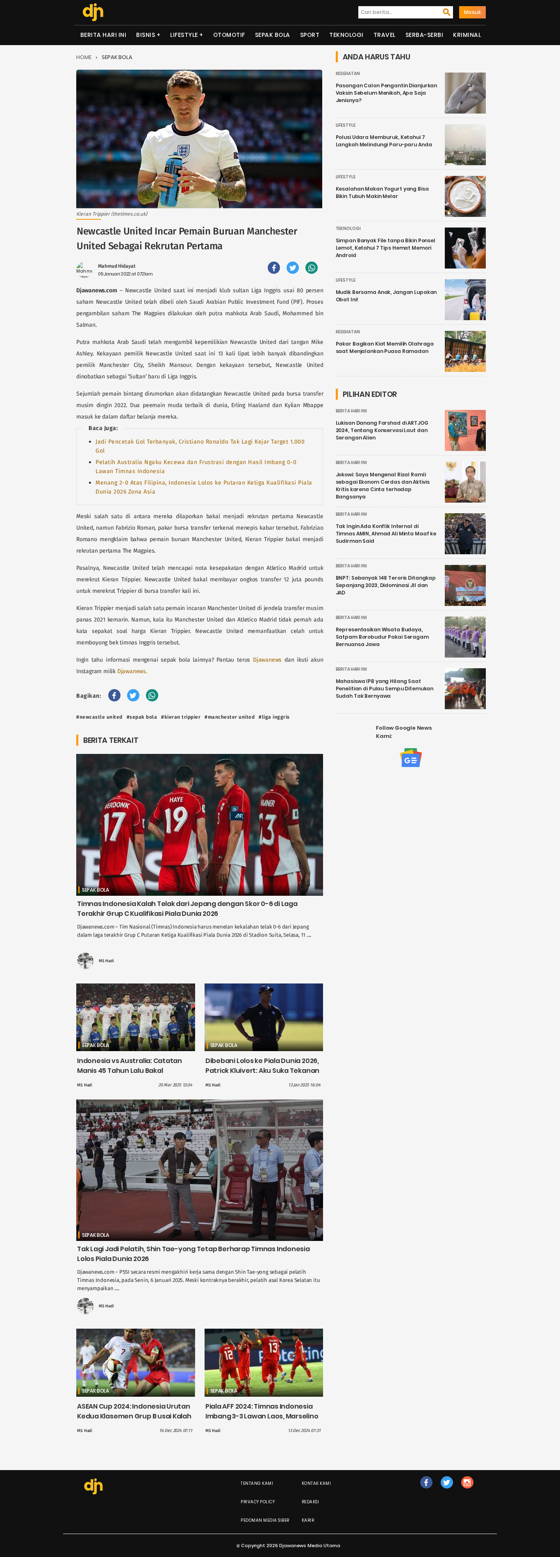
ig (467, 1490)
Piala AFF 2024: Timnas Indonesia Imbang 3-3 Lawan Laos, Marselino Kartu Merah (262, 1416)
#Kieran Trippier (180, 717)
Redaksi (310, 1502)
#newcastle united (99, 717)
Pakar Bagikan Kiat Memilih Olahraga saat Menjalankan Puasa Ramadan (385, 347)
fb (426, 1490)
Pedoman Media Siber (265, 1520)
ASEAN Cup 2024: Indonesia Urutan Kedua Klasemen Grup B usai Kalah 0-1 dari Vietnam (134, 1416)
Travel (384, 35)
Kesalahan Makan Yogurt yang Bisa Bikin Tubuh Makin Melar (382, 192)
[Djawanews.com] (93, 12)
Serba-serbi (424, 35)
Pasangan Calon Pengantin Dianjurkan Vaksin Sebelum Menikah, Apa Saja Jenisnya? (386, 93)
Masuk (472, 12)
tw (446, 1490)
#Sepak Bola (142, 717)
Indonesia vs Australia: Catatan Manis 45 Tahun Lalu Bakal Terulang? (129, 1070)
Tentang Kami (257, 1483)
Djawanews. (132, 671)
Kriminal (467, 35)
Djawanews (269, 659)
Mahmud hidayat (116, 266)
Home (83, 57)
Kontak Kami (316, 1483)
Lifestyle (184, 35)
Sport (310, 35)
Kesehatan (348, 74)
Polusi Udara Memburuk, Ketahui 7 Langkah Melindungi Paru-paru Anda (384, 141)
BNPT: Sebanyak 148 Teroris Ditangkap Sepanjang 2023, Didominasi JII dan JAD (386, 585)
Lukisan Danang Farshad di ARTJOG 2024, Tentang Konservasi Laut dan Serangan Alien (382, 430)
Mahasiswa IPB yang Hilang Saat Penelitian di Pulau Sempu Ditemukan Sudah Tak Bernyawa (385, 688)
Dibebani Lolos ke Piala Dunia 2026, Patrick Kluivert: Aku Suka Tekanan (262, 1065)
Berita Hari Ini (103, 35)
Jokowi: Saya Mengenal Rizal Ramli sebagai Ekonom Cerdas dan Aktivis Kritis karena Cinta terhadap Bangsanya (383, 485)
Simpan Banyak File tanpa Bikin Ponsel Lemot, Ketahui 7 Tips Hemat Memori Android (385, 248)
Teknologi (346, 35)
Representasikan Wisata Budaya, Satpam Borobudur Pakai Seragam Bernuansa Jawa (382, 637)
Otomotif (229, 35)
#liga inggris (274, 717)
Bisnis (145, 35)
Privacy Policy (258, 1502)
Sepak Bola (272, 35)
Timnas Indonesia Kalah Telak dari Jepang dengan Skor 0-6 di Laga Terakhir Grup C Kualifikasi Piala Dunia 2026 (187, 908)
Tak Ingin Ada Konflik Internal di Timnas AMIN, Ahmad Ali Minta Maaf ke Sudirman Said (386, 533)
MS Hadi (106, 960)
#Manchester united (230, 717)
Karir (308, 1520)
